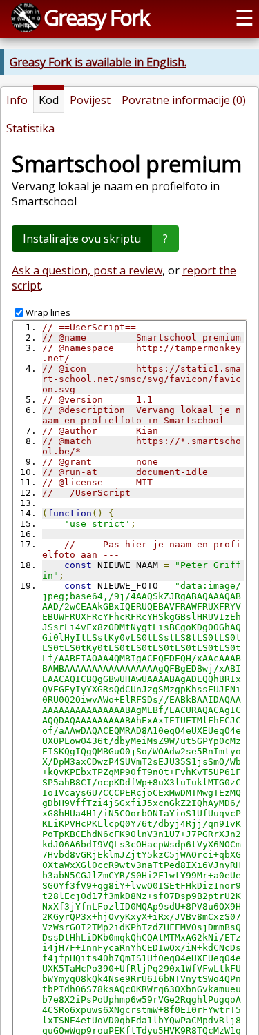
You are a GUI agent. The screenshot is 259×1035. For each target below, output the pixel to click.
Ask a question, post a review (87, 270)
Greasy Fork (96, 17)
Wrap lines (48, 312)
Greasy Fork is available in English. (98, 62)
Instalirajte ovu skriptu (82, 238)
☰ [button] (244, 17)
